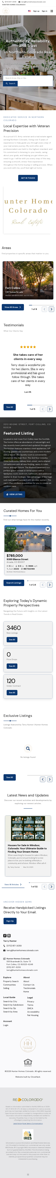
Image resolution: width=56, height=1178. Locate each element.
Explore (7, 977)
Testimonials (29, 988)
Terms (30, 1005)
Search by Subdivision (13, 1005)
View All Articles (11, 884)
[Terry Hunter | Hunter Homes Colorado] (28, 1044)
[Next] (51, 309)
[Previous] (42, 779)
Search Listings (13, 583)
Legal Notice (17, 1123)
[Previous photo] (8, 539)
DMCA (30, 1008)
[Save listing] (48, 529)
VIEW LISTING (15, 494)
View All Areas (11, 307)
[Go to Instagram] (9, 935)
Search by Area (10, 1011)
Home (26, 991)
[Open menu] (51, 11)
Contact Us (28, 984)
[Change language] (29, 11)
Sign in (44, 11)
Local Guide (9, 997)
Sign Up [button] (10, 921)
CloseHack (35, 1077)
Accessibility (33, 1011)
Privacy (30, 1001)
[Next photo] (48, 539)
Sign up (36, 11)
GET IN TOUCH (28, 178)
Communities (9, 984)
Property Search (11, 981)
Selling (6, 988)
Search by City (10, 1001)
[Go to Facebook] (5, 935)
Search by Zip (9, 1008)
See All (9, 407)
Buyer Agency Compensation (32, 1123)
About (26, 977)
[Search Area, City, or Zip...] (28, 78)
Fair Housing (32, 1015)
